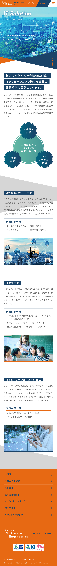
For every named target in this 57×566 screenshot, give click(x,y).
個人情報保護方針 (10, 559)
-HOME (8, 474)
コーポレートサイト (27, 559)
